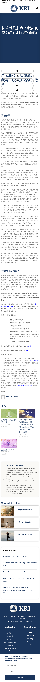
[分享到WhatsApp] (17, 71)
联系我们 (10, 633)
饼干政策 (10, 639)
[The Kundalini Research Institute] (20, 8)
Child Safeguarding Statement (10, 649)
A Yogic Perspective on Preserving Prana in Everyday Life (20, 564)
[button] (3, 8)
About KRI (30, 633)
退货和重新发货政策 (10, 642)
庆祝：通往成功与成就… (25, 534)
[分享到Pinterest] (17, 90)
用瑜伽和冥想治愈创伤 (8, 421)
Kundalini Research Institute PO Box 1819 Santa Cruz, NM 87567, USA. (21, 617)
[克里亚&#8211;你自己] (9, 443)
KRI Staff (30, 645)
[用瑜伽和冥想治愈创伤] (9, 413)
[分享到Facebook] (17, 75)
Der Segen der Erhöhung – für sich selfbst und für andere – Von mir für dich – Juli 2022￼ (26, 426)
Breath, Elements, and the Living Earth (15, 572)
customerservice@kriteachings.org (21, 621)
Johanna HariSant (12, 396)
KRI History (30, 636)
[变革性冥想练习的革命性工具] (7, 511)
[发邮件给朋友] (17, 85)
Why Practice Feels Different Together (15, 556)
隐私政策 (10, 636)
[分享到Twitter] (17, 80)
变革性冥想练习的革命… (25, 510)
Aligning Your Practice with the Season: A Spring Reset (18, 580)
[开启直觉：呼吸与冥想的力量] (7, 523)
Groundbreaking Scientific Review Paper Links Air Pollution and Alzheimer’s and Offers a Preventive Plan (18, 590)
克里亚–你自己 (8, 449)
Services (30, 642)
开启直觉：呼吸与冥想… (25, 522)
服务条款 (10, 645)
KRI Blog (30, 639)
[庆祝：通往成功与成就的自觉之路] (7, 536)
